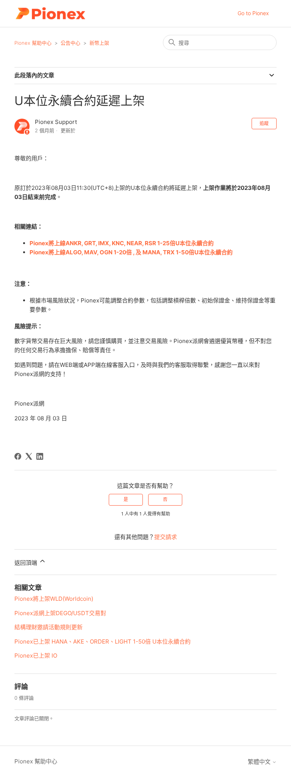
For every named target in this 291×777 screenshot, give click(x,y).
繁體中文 (260, 761)
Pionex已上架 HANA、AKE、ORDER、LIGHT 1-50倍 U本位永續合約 (102, 641)
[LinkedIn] (39, 456)
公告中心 (70, 43)
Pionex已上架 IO (35, 655)
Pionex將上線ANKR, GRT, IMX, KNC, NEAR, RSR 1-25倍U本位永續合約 (122, 243)
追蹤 (264, 123)
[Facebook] (17, 456)
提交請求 (165, 536)
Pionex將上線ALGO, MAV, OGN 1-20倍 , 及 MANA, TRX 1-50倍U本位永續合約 (131, 252)
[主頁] (50, 13)
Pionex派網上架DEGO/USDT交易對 (60, 613)
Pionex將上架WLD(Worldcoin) (53, 598)
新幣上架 (99, 43)
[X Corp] (28, 456)
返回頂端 (26, 562)
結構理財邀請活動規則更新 (48, 627)
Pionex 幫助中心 (33, 43)
